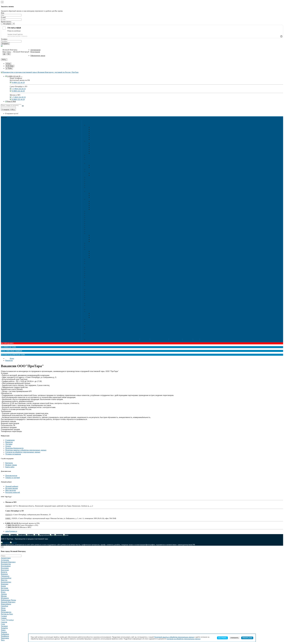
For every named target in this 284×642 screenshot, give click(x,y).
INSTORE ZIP (115, 235)
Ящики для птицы (113, 217)
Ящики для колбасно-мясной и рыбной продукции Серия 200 (112, 227)
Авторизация (35, 50)
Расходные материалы (110, 337)
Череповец (5, 638)
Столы (114, 315)
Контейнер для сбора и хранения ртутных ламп (113, 155)
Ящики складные (112, 223)
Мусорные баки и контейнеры (110, 279)
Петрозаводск (6, 612)
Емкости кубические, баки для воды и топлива (112, 163)
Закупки (196, 339)
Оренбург (4, 606)
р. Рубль (9, 68)
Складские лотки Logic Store (115, 209)
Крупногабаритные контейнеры (113, 125)
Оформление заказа (37, 56)
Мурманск (5, 598)
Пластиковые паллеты (112, 141)
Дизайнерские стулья (113, 309)
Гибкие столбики (112, 327)
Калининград (6, 582)
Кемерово (4, 584)
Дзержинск (5, 576)
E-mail (3, 17)
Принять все (247, 638)
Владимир (5, 568)
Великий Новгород (8, 562)
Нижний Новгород (8, 602)
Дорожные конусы (113, 325)
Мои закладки (10, 490)
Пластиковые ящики (110, 189)
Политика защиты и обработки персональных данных (25, 450)
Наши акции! (187, 339)
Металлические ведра (115, 175)
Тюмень (4, 632)
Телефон (4, 39)
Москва (4, 596)
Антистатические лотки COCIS (113, 273)
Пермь (3, 610)
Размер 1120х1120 (115, 135)
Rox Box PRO (115, 195)
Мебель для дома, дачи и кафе (113, 311)
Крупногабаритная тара (110, 123)
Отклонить (234, 638)
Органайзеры (113, 263)
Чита (3, 640)
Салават (4, 616)
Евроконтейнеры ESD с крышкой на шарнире (112, 269)
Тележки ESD (112, 277)
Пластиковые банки (112, 181)
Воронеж (4, 574)
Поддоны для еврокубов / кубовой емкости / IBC (112, 295)
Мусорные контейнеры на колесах (113, 281)
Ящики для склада (113, 199)
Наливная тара (110, 161)
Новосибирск (6, 604)
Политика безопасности (14, 448)
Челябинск (5, 636)
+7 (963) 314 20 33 (19, 89)
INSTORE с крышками (115, 237)
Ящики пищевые (112, 211)
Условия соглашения (13, 454)
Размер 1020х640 (115, 133)
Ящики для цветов (113, 221)
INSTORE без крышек (114, 239)
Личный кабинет (11, 486)
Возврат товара (11, 465)
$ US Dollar (10, 66)
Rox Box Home (115, 197)
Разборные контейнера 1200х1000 (115, 129)
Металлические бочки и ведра (112, 171)
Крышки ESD (112, 275)
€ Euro (8, 64)
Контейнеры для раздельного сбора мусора (113, 285)
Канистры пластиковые (113, 169)
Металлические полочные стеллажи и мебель (110, 335)
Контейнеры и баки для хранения (112, 299)
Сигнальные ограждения (110, 323)
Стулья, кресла (114, 317)
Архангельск (6, 558)
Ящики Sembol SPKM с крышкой (112, 245)
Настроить (222, 638)
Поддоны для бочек (112, 289)
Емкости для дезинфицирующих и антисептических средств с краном (112, 187)
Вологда (4, 572)
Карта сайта (9, 467)
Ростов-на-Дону (7, 614)
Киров (3, 586)
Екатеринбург (6, 578)
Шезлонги (115, 313)
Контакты (203, 339)
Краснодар (5, 590)
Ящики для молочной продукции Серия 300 (112, 229)
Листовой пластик (113, 305)
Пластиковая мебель (110, 307)
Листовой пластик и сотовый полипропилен (110, 301)
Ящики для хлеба (112, 213)
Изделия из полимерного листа (113, 303)
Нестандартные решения (115, 139)
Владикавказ (6, 566)
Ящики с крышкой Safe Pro (113, 247)
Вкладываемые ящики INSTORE (112, 233)
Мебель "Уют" (112, 319)
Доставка (8, 444)
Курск (3, 592)
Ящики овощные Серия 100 (112, 225)
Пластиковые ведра (112, 179)
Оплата (8, 446)
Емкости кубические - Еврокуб (115, 165)
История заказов (11, 488)
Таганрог (4, 626)
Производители (11, 475)
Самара (3, 618)
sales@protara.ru (11, 531)
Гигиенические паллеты (115, 149)
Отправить (5, 43)
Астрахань (5, 560)
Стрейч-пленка (112, 339)
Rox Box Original (115, 193)
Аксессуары (114, 127)
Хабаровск (5, 634)
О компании (10, 440)
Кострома (4, 588)
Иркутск (4, 580)
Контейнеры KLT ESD (112, 271)
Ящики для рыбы (112, 219)
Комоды (113, 321)
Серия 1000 (115, 201)
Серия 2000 (115, 203)
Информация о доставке (159, 339)
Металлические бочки (115, 173)
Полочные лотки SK (115, 207)
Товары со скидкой (12, 477)
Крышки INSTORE (115, 241)
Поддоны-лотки (113, 291)
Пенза (3, 608)
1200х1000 (115, 145)
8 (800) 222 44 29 (13, 76)
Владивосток (6, 564)
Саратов (4, 622)
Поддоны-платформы (113, 293)
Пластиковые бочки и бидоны (112, 177)
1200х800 (114, 143)
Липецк (4, 594)
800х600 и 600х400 (115, 147)
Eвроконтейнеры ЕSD (112, 267)
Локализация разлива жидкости (110, 287)
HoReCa (110, 331)
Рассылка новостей (12, 492)
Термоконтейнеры (113, 159)
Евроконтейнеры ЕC (113, 243)
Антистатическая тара (110, 265)
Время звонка (6, 22)
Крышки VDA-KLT (114, 255)
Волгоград (5, 570)
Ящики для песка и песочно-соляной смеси (112, 157)
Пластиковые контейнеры (113, 183)
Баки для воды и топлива (114, 167)
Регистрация (35, 52)
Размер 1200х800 (115, 131)
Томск (3, 630)
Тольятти (4, 628)
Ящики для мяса (113, 215)
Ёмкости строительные (112, 185)
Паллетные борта (114, 153)
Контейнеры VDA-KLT (113, 249)
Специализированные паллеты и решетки (115, 151)
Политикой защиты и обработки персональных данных (174, 637)
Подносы (112, 333)
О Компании (144, 339)
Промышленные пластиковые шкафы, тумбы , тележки (113, 297)
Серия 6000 (115, 205)
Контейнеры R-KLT (114, 251)
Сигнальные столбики (112, 329)
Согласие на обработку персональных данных (22, 452)
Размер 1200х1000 (115, 137)
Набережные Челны (8, 600)
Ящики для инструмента (112, 259)
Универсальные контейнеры (115, 257)
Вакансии (9, 360)
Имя (2, 13)
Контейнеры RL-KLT (115, 253)
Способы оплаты (175, 339)
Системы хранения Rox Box (112, 191)
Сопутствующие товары (113, 261)
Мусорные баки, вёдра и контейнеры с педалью (113, 283)
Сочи (3, 624)
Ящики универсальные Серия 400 (113, 231)
